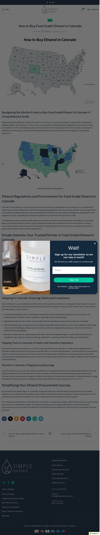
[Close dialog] (94, 243)
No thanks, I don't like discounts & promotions (74, 287)
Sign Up (73, 280)
